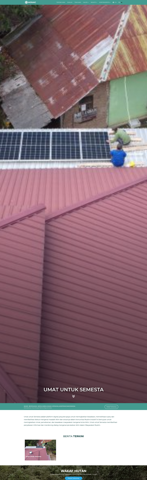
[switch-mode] (122, 2)
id (115, 2)
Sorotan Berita (104, 2)
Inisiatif (93, 2)
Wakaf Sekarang (111, 407)
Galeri (85, 2)
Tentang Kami (60, 2)
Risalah (69, 2)
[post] (40, 450)
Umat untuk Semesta (33, 456)
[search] (119, 2)
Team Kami (77, 2)
